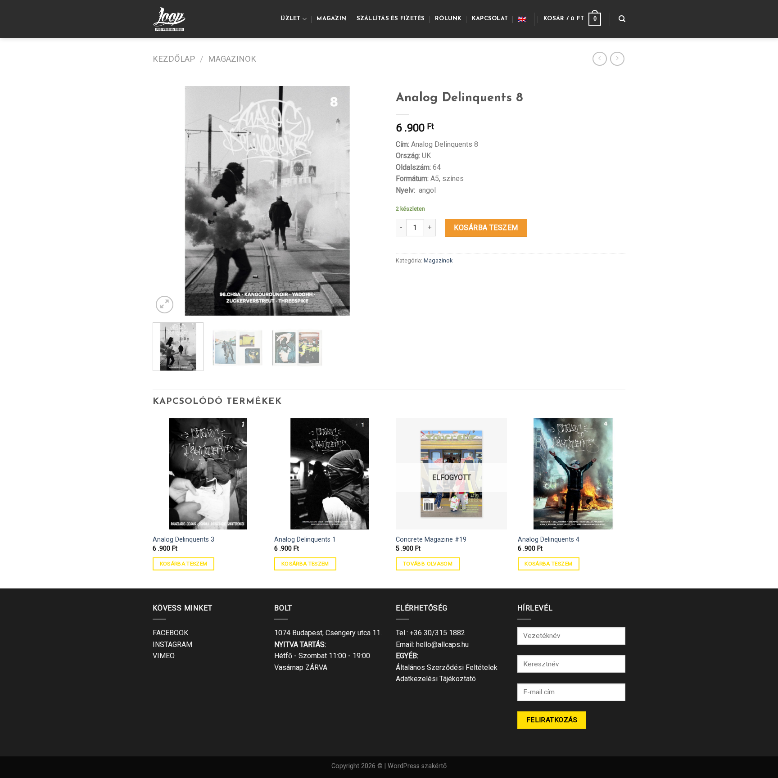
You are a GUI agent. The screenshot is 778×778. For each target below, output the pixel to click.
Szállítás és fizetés (391, 19)
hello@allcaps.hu (442, 644)
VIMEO (164, 655)
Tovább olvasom (427, 564)
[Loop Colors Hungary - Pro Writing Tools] (174, 19)
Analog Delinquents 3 (183, 539)
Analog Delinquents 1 (305, 539)
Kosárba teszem (486, 227)
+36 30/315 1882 (437, 633)
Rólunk (448, 19)
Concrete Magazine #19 (431, 539)
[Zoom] (164, 304)
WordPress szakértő (417, 766)
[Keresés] (622, 18)
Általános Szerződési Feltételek (447, 667)
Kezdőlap (174, 58)
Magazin (331, 19)
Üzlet (290, 19)
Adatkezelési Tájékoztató (436, 678)
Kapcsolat (490, 19)
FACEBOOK (170, 633)
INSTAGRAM (172, 644)
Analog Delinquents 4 (548, 539)
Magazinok (232, 58)
